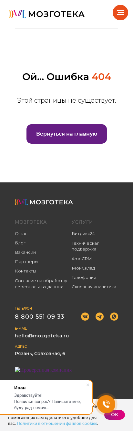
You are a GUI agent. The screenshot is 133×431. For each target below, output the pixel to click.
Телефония (84, 277)
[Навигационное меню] (120, 12)
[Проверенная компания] (43, 370)
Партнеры (26, 261)
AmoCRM (82, 258)
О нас (21, 233)
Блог (20, 242)
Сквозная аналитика (94, 286)
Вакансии (25, 252)
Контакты (25, 270)
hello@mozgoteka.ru (42, 336)
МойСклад (83, 268)
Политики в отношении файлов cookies (57, 423)
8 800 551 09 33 (39, 316)
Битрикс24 (83, 233)
